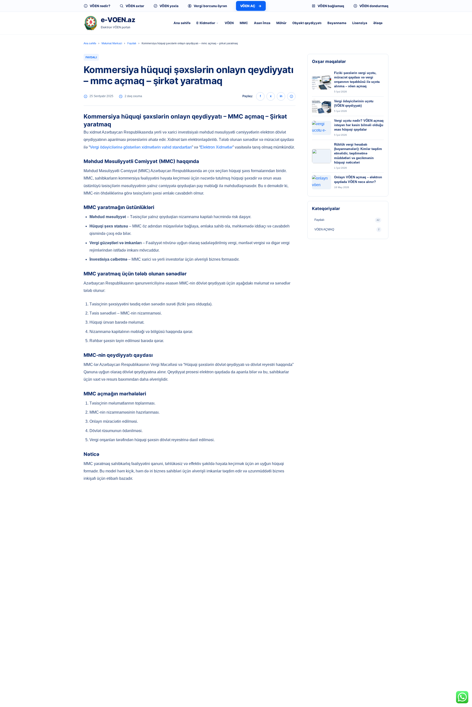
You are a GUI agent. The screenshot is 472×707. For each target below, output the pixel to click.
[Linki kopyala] (291, 96)
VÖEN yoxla (169, 6)
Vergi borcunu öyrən (210, 6)
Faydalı (131, 43)
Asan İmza (262, 23)
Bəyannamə (336, 23)
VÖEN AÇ (251, 6)
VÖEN (229, 23)
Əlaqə (378, 23)
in (281, 96)
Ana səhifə (182, 23)
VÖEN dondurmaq (373, 6)
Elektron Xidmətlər (216, 147)
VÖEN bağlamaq (331, 6)
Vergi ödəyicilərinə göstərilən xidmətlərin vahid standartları (141, 147)
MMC (244, 23)
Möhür (281, 23)
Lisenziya (359, 23)
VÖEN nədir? (100, 6)
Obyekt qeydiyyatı (307, 23)
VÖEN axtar (135, 6)
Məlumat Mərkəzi (112, 43)
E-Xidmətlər (205, 23)
